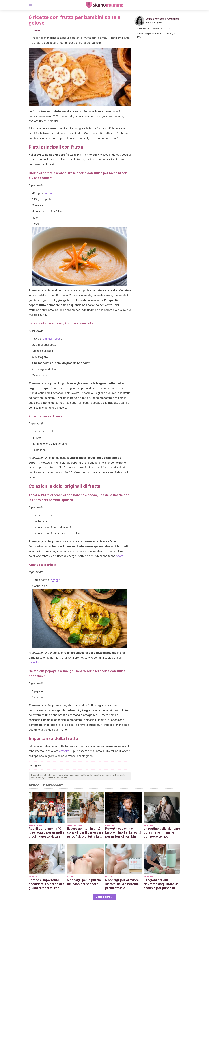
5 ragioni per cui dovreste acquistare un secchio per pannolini (161, 884)
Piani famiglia (74, 825)
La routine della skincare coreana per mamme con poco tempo (162, 832)
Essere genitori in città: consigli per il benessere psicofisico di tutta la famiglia (85, 832)
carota (48, 193)
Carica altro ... (104, 896)
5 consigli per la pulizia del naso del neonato (84, 882)
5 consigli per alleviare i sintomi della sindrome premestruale (122, 884)
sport (119, 556)
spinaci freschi (52, 338)
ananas (55, 579)
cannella (34, 662)
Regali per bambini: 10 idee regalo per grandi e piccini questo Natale (46, 832)
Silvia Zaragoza (154, 22)
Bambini (109, 825)
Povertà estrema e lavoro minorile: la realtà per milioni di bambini (123, 832)
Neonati (148, 825)
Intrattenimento (38, 825)
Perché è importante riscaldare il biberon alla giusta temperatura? (46, 884)
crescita (64, 751)
